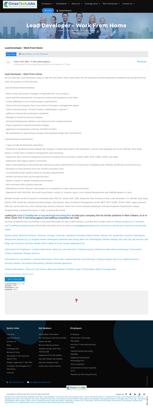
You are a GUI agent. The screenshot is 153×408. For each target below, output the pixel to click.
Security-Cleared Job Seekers (50, 359)
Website (143, 61)
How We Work (69, 249)
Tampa (66, 243)
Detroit (104, 235)
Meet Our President (57, 269)
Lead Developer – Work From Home (21, 274)
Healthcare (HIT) (130, 259)
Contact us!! (78, 400)
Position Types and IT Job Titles (19, 362)
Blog (98, 269)
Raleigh (114, 239)
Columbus (81, 235)
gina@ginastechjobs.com (87, 225)
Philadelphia (95, 239)
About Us (76, 4)
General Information (41, 249)
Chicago (51, 235)
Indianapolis (139, 235)
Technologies (88, 269)
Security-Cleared (12, 263)
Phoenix (106, 239)
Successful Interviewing (33, 263)
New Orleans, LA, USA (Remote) (34, 54)
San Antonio (138, 239)
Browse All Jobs (13, 352)
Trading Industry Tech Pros (109, 259)
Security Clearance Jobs (48, 362)
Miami (43, 239)
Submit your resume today (50, 366)
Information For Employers (17, 249)
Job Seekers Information (49, 334)
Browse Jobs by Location (49, 345)
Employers (46, 4)
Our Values (41, 269)
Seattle (37, 243)
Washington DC (77, 243)
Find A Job (59, 259)
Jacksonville (10, 239)
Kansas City (22, 239)
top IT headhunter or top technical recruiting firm (45, 215)
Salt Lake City (125, 239)
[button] (76, 301)
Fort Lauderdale (115, 235)
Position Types (74, 269)
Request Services (32, 253)
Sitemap (10, 373)
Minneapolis (52, 239)
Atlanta (8, 235)
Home (60, 30)
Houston (128, 235)
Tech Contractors (110, 4)
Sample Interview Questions (59, 263)
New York (84, 239)
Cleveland (70, 235)
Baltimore (24, 235)
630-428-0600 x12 (16, 382)
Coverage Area (91, 4)
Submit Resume (72, 259)
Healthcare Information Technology (111, 249)
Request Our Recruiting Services (84, 374)
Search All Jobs (45, 341)
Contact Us (127, 4)
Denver (96, 235)
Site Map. (70, 402)
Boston (33, 235)
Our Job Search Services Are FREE (52, 338)
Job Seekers (61, 4)
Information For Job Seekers (18, 259)
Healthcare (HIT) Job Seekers (50, 355)
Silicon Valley (47, 243)
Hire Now (48, 10)
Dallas (89, 235)
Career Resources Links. (56, 402)
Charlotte (41, 235)
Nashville (63, 239)
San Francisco (17, 243)
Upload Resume (65, 10)
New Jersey (73, 239)
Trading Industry (85, 249)
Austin (16, 235)
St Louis (58, 243)
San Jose (29, 243)
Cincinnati (60, 235)
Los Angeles (33, 239)
